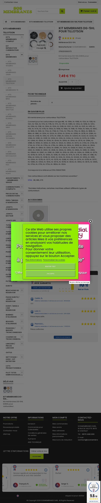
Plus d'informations (34, 260)
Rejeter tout (50, 266)
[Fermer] (90, 221)
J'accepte (50, 274)
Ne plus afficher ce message (79, 282)
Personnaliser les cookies (54, 260)
